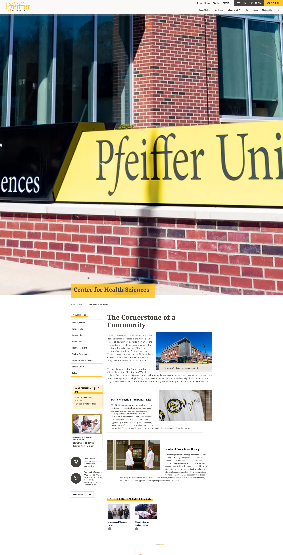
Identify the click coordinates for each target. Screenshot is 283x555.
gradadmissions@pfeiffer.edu (86, 403)
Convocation (89, 458)
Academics (219, 10)
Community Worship (93, 472)
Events (207, 3)
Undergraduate (79, 439)
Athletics (216, 3)
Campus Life (77, 335)
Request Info (256, 3)
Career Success (252, 10)
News (199, 3)
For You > (226, 3)
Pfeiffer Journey (78, 322)
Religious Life (77, 329)
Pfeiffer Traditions (79, 347)
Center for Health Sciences (82, 360)
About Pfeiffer (204, 10)
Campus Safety (78, 366)
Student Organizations (81, 354)
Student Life (267, 10)
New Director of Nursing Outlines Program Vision (83, 444)
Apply (239, 3)
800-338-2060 (80, 400)
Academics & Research (82, 437)
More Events (78, 494)
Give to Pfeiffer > (273, 3)
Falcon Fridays (77, 341)
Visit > (246, 3)
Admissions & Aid (234, 10)
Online (74, 373)
